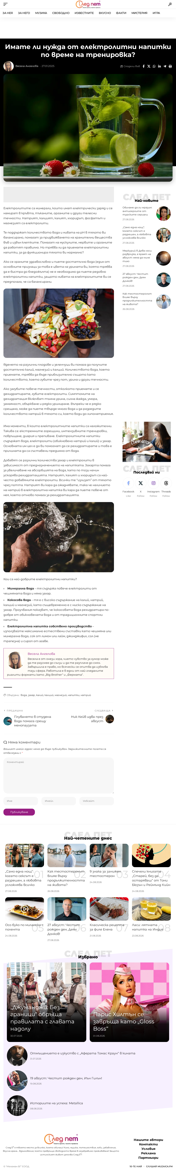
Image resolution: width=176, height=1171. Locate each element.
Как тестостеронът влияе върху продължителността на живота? (137, 299)
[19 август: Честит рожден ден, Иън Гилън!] (17, 1080)
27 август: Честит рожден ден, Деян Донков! (135, 277)
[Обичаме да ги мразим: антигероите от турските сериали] (163, 213)
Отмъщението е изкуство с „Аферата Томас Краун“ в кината (82, 1053)
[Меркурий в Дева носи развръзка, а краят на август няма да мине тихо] (163, 258)
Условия (148, 1149)
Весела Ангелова (26, 66)
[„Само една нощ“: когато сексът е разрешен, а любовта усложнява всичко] (163, 235)
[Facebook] (128, 487)
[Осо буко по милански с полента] (24, 909)
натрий (86, 695)
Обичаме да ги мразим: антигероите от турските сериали (137, 211)
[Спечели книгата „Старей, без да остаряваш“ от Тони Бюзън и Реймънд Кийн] (151, 855)
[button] (6, 4)
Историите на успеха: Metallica (56, 1103)
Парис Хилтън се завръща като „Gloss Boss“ (123, 1021)
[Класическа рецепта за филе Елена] (109, 909)
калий (39, 695)
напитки (73, 695)
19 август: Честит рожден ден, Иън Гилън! (66, 1078)
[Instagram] (153, 487)
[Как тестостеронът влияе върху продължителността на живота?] (163, 301)
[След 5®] (87, 4)
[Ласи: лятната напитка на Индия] (151, 909)
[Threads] (166, 487)
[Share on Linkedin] (159, 66)
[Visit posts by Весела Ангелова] (8, 66)
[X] (140, 487)
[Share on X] (148, 66)
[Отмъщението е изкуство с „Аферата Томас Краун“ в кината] (17, 1055)
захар (31, 695)
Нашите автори (148, 1140)
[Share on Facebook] (143, 66)
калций (49, 695)
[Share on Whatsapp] (154, 66)
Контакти (148, 1144)
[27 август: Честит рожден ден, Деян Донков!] (163, 280)
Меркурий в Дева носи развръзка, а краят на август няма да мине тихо (137, 256)
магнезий (61, 695)
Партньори (148, 1158)
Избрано (88, 957)
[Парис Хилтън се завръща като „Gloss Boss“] (129, 1002)
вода (24, 695)
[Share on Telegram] (164, 66)
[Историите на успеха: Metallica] (17, 1105)
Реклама (148, 1153)
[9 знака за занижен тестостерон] (109, 855)
